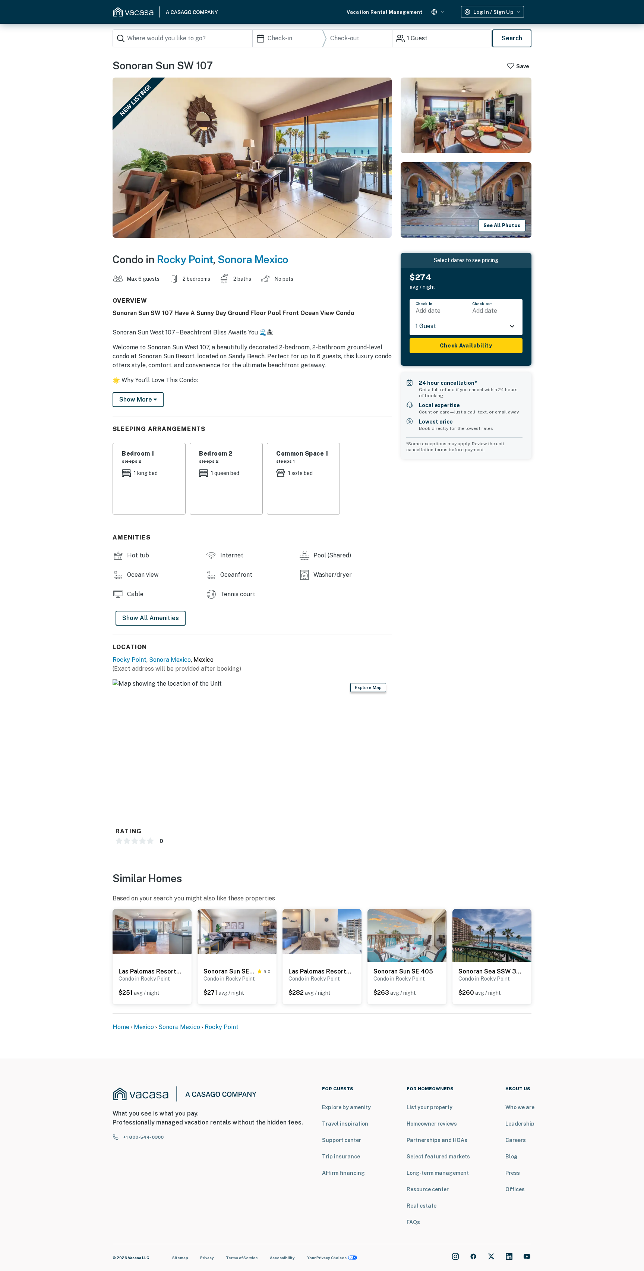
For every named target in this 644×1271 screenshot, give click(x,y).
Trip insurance (341, 1157)
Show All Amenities (150, 618)
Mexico (144, 1027)
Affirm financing (343, 1173)
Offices (515, 1189)
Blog (511, 1157)
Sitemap (180, 1257)
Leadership (519, 1124)
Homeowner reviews (432, 1124)
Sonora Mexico (253, 259)
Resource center (428, 1189)
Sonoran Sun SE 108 (229, 971)
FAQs (413, 1222)
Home (121, 1027)
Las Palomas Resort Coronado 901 (150, 971)
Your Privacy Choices (327, 1257)
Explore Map (368, 687)
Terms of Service (242, 1257)
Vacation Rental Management (384, 12)
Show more (136, 399)
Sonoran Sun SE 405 (403, 971)
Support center (341, 1140)
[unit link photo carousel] (152, 930)
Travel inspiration (345, 1124)
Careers (515, 1140)
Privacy (207, 1257)
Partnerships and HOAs (437, 1140)
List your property (429, 1107)
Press (512, 1173)
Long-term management (438, 1173)
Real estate (421, 1206)
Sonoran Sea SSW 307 (490, 971)
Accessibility (282, 1257)
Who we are (519, 1107)
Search (512, 38)
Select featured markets (438, 1157)
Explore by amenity (346, 1107)
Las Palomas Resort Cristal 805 (320, 971)
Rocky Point (185, 259)
